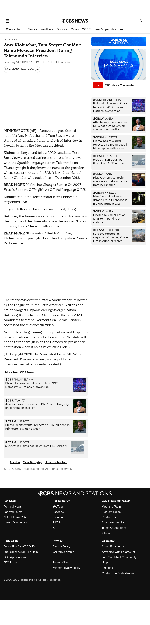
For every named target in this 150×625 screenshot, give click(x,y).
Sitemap (107, 533)
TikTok (57, 522)
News (31, 29)
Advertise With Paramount (118, 551)
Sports (61, 29)
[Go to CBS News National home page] (75, 21)
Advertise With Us (113, 522)
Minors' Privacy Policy (66, 567)
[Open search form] (141, 21)
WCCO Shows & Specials (98, 29)
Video (75, 29)
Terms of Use (61, 562)
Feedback (108, 567)
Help (105, 562)
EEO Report (11, 562)
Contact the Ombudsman (118, 573)
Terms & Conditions (114, 527)
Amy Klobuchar (56, 462)
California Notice (63, 551)
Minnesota (13, 29)
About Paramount (113, 546)
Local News (11, 39)
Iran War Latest (13, 511)
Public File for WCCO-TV (19, 546)
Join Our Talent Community (119, 557)
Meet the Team (111, 506)
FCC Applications (15, 557)
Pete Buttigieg (32, 462)
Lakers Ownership (15, 522)
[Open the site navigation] (29, 21)
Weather (46, 29)
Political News (13, 506)
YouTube (58, 506)
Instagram (59, 517)
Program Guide (111, 511)
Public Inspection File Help (21, 551)
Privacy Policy (61, 546)
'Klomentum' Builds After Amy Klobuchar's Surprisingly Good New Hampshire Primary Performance (45, 238)
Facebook (59, 511)
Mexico (15, 462)
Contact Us (109, 517)
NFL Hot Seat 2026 (16, 517)
